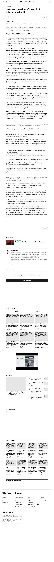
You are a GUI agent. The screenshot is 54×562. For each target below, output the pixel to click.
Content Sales (18, 504)
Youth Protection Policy (33, 504)
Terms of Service (31, 506)
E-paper (17, 500)
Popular (37, 311)
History (4, 500)
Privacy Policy (31, 502)
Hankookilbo (43, 499)
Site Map (17, 506)
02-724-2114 (6, 517)
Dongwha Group (44, 500)
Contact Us (5, 502)
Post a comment (27, 280)
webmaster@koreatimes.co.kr (16, 516)
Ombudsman (30, 500)
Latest (16, 311)
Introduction (5, 499)
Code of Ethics (31, 499)
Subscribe (17, 499)
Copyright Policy (31, 507)
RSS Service (18, 502)
